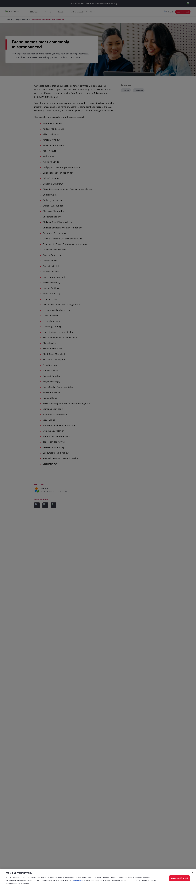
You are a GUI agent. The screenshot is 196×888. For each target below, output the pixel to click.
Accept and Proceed (179, 878)
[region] (98, 878)
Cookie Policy (77, 880)
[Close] (192, 872)
